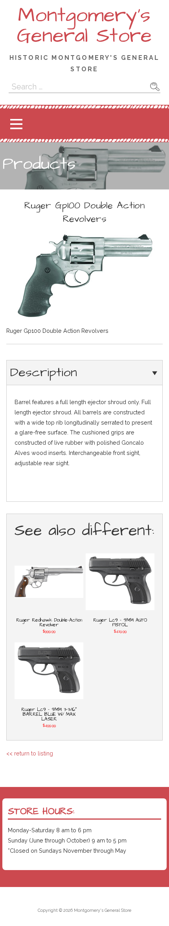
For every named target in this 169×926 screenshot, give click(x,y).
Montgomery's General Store (84, 25)
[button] (16, 124)
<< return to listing (29, 753)
